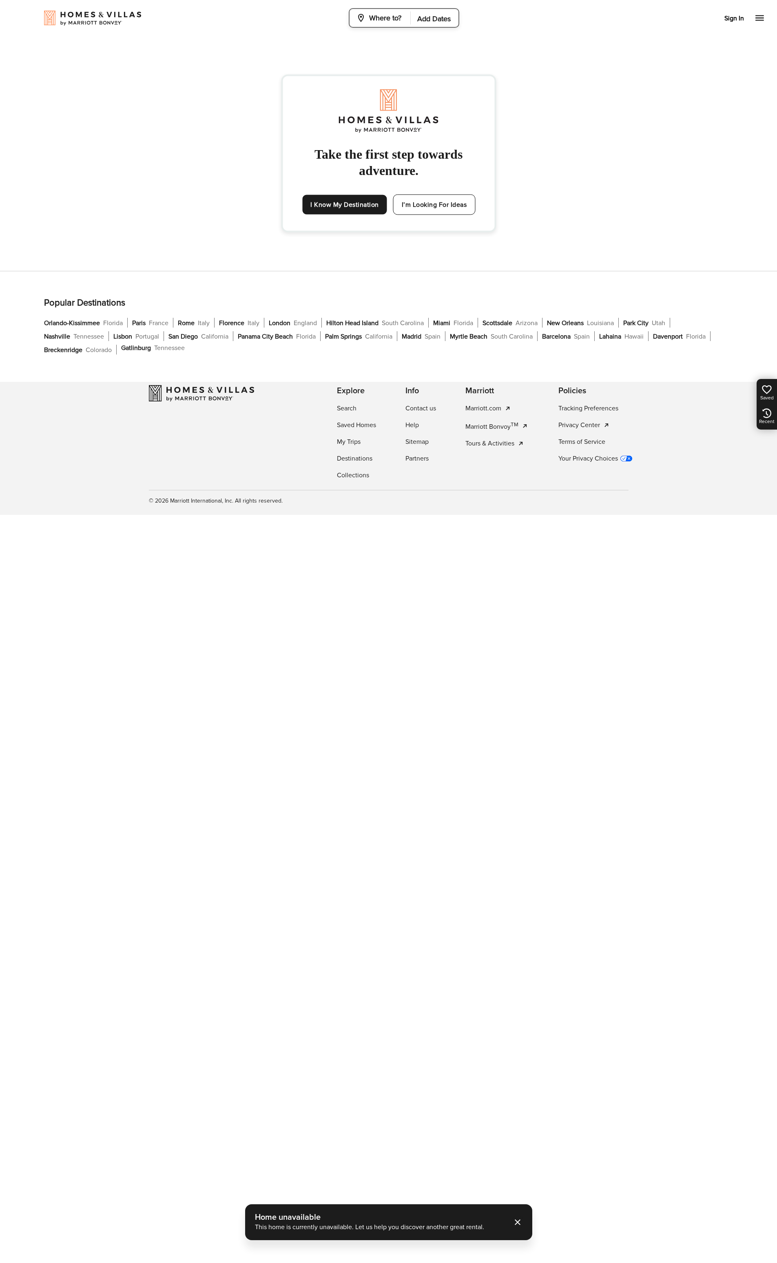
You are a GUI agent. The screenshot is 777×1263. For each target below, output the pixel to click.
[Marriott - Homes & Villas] (201, 393)
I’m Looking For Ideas (434, 205)
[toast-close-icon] (517, 1222)
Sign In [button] (734, 18)
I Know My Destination (344, 205)
